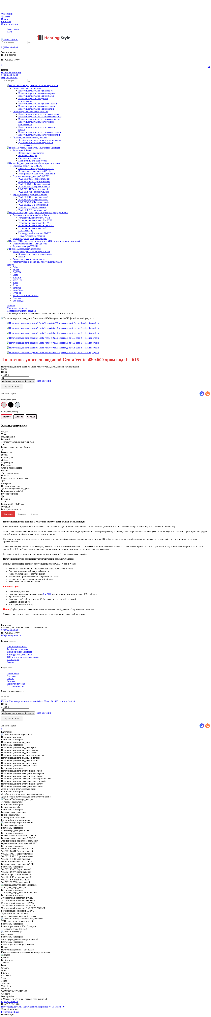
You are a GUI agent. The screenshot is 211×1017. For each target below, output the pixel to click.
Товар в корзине (43, 381)
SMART (47, 594)
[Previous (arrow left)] (2, 699)
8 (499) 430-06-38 (9, 47)
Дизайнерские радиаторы (19, 652)
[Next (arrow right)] (5, 699)
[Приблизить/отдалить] (8, 696)
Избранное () (44, 1006)
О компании (7, 14)
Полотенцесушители (17, 646)
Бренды (10, 662)
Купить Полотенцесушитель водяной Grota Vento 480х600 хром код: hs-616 (38, 701)
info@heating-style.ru (11, 635)
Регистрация (13, 29)
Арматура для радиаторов (19, 654)
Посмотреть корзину (11, 72)
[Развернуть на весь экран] (5, 696)
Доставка (5, 16)
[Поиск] (29, 42)
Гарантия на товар (16, 684)
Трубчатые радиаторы (17, 649)
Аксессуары (13, 659)
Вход (9, 31)
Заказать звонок (29, 1006)
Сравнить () (58, 1006)
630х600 (31, 417)
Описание (8, 514)
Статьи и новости (10, 24)
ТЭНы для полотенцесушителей (23, 657)
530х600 (19, 417)
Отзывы (34, 514)
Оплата (4, 19)
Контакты (6, 21)
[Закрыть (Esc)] (2, 696)
